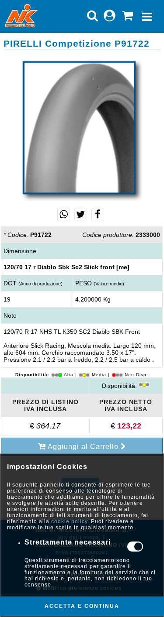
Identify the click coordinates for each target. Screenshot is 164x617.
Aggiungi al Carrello (83, 446)
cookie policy (69, 521)
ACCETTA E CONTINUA (82, 606)
